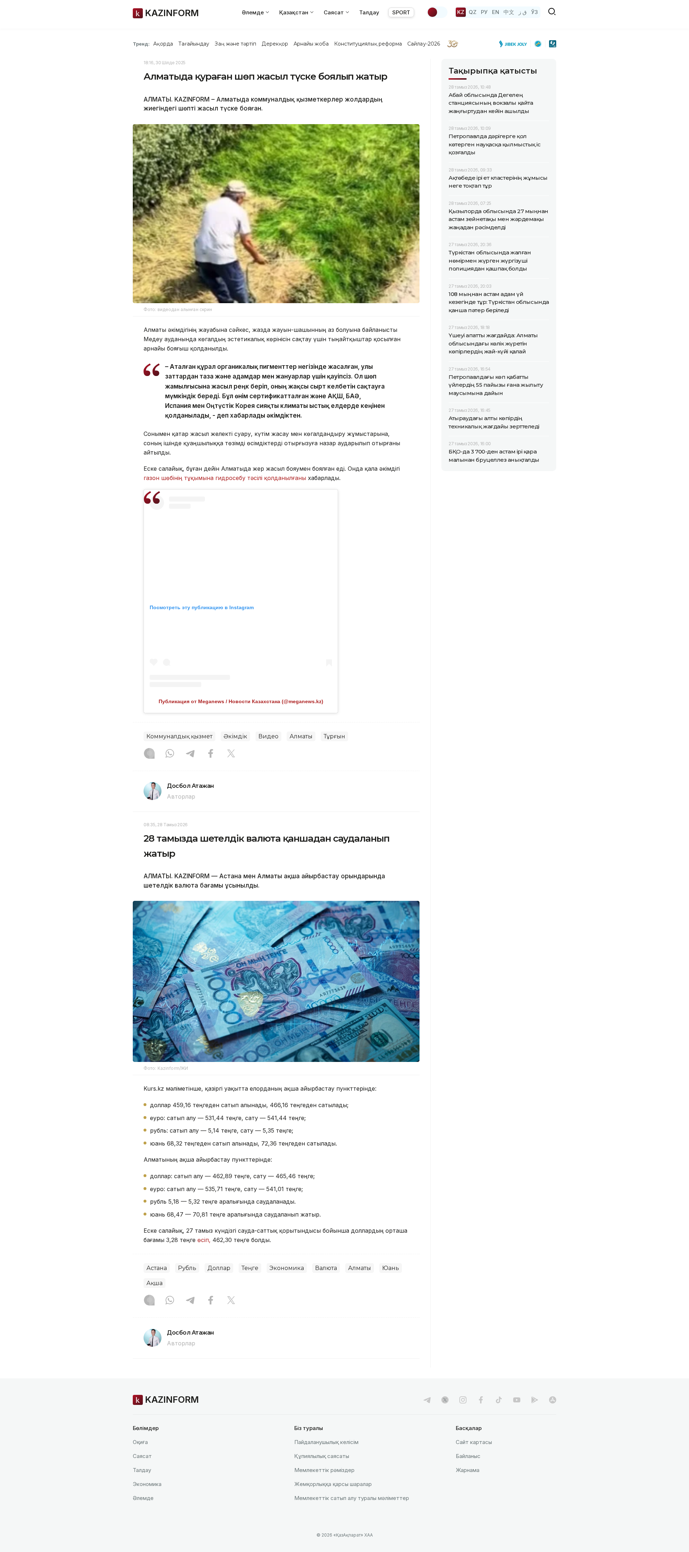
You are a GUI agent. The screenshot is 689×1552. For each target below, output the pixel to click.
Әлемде (143, 1498)
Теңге (250, 1268)
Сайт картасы (474, 1442)
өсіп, (204, 1239)
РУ (484, 12)
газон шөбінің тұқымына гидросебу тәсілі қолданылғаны (225, 477)
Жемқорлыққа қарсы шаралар (333, 1484)
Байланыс (468, 1456)
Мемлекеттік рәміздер (324, 1470)
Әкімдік (235, 736)
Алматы (301, 736)
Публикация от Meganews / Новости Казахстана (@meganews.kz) (241, 701)
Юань (390, 1268)
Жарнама (467, 1470)
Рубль (187, 1268)
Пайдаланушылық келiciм (326, 1442)
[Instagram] (149, 754)
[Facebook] (210, 754)
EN (495, 12)
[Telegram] (190, 754)
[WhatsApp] (169, 754)
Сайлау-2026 (423, 44)
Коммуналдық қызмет (179, 736)
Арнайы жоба (311, 44)
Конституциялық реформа (368, 44)
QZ (473, 12)
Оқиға (140, 1442)
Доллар (218, 1268)
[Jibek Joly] (515, 43)
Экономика (286, 1268)
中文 (508, 12)
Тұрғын (334, 736)
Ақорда (163, 44)
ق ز (523, 12)
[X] (231, 754)
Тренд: (141, 44)
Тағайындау (194, 44)
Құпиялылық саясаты (321, 1456)
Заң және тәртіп (235, 44)
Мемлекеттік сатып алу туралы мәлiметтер (351, 1498)
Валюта (326, 1268)
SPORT (401, 12)
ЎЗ (534, 12)
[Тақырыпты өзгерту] (437, 12)
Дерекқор (275, 44)
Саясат (142, 1456)
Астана (156, 1268)
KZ (460, 12)
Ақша (154, 1283)
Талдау (369, 12)
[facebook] (480, 1399)
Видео (268, 736)
